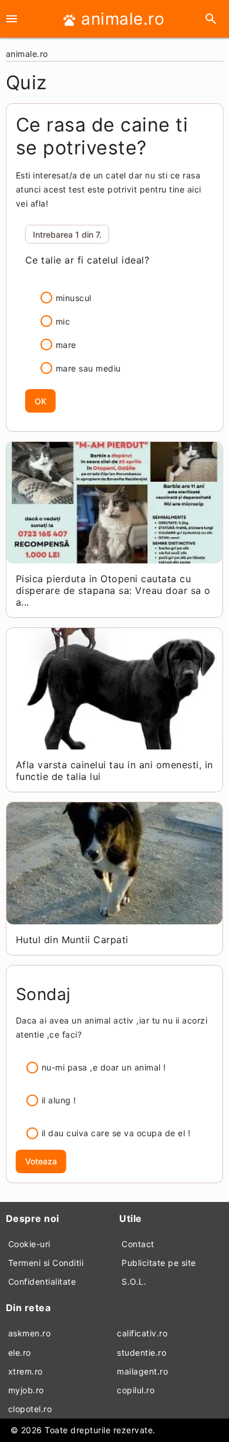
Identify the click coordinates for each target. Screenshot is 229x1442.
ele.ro (19, 1352)
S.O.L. (134, 1281)
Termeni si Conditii (46, 1263)
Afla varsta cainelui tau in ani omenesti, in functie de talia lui (114, 770)
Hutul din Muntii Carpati (72, 939)
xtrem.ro (25, 1371)
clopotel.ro (30, 1409)
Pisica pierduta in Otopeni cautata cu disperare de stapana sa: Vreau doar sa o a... (113, 590)
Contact (138, 1244)
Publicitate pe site (159, 1263)
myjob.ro (26, 1390)
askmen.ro (29, 1333)
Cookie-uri (29, 1244)
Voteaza (41, 1161)
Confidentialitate (42, 1281)
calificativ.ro (142, 1333)
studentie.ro (141, 1352)
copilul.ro (135, 1390)
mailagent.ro (142, 1371)
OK (40, 401)
